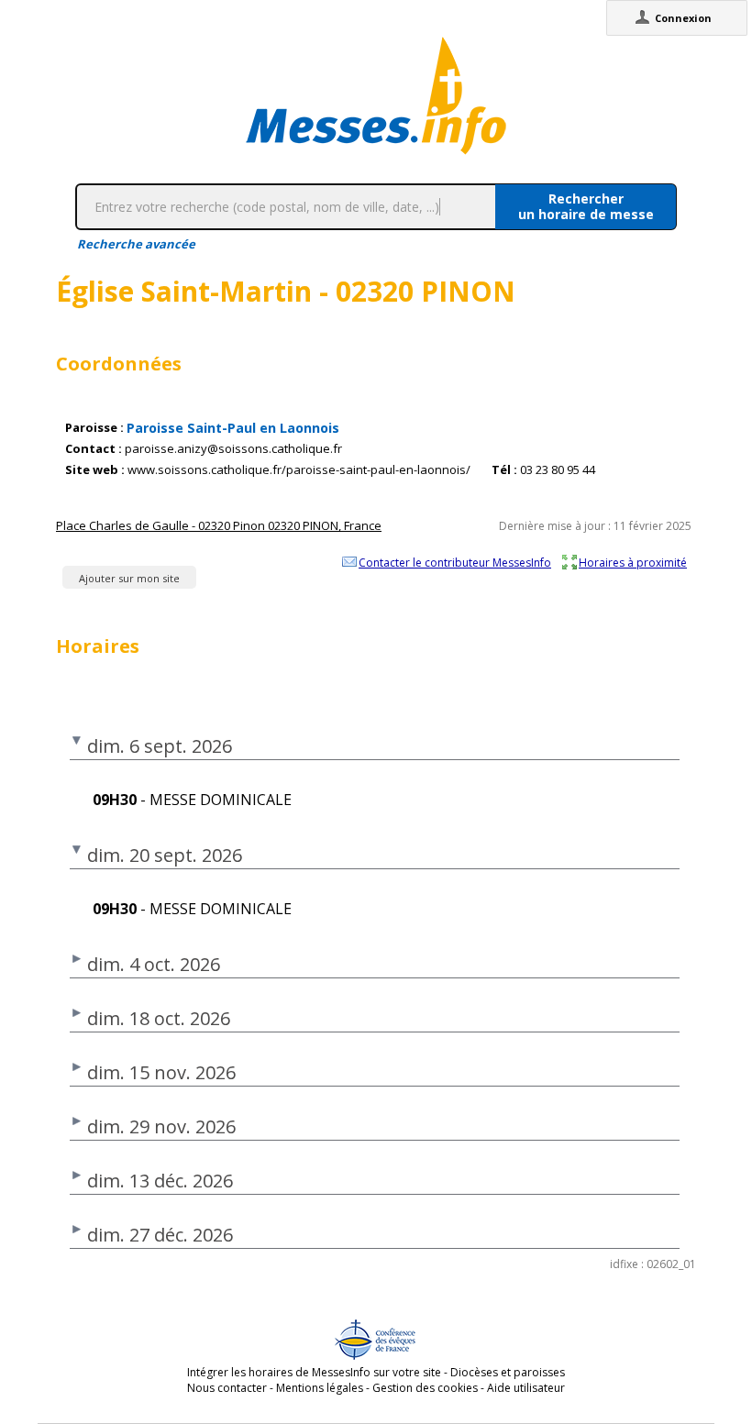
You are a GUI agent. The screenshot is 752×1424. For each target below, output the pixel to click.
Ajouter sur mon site (129, 578)
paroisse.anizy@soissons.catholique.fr (233, 449)
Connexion (683, 18)
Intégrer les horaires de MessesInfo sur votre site (314, 1372)
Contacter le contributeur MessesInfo (455, 562)
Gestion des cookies (425, 1388)
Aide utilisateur (526, 1388)
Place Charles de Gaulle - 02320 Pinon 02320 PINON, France (219, 525)
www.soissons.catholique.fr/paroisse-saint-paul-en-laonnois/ (298, 470)
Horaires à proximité (633, 562)
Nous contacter (227, 1388)
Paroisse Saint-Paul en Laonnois (233, 427)
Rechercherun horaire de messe (586, 206)
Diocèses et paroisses (507, 1372)
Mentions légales (319, 1388)
